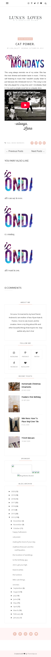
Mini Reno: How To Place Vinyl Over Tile (30, 420)
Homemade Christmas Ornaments (31, 385)
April (15, 606)
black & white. (18, 570)
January (16, 617)
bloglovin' (25, 367)
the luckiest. (17, 575)
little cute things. (19, 580)
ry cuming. (10, 234)
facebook (14, 367)
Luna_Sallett (14, 48)
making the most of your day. (24, 542)
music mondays (25, 39)
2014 (13, 510)
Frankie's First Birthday (31, 397)
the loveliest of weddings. (23, 555)
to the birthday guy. (20, 560)
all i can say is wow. (14, 198)
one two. (16, 584)
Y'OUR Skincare (28, 438)
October (16, 528)
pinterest (25, 357)
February (17, 614)
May (15, 603)
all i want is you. (12, 270)
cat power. (17, 537)
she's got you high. (20, 565)
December (17, 521)
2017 (13, 502)
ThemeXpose (32, 654)
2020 (13, 491)
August (16, 592)
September (17, 588)
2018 (13, 499)
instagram (14, 357)
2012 (13, 517)
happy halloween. (20, 532)
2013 (13, 513)
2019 (13, 495)
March (15, 610)
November (17, 524)
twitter (36, 357)
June (15, 599)
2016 (13, 506)
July (14, 595)
